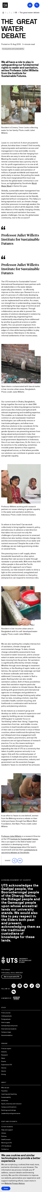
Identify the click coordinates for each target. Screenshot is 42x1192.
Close (6, 1188)
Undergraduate (6, 1016)
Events (3, 1061)
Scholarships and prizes (9, 1025)
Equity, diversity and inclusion (11, 1103)
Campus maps (6, 1032)
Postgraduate (6, 1019)
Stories (3, 1068)
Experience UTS (6, 1064)
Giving (3, 1074)
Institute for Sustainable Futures (24, 839)
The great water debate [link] (29, 12)
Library (3, 1133)
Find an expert (6, 1048)
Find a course (5, 1012)
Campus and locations (8, 1107)
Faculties (4, 1091)
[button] (14, 860)
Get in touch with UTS (11, 976)
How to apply (5, 1022)
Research (4, 1055)
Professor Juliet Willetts (11, 836)
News (3, 1058)
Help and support (7, 1130)
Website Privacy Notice (15, 1183)
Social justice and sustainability (13, 49)
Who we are (5, 1087)
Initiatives (4, 1100)
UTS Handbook (6, 1146)
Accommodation (6, 1035)
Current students (7, 1126)
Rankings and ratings (8, 1110)
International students (8, 1029)
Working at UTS (6, 1142)
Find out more (15, 847)
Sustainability (6, 1097)
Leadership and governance (10, 1113)
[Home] (3, 12)
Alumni (3, 1071)
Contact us (5, 1149)
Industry (4, 1051)
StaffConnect (5, 1139)
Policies (4, 1136)
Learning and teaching (9, 1094)
